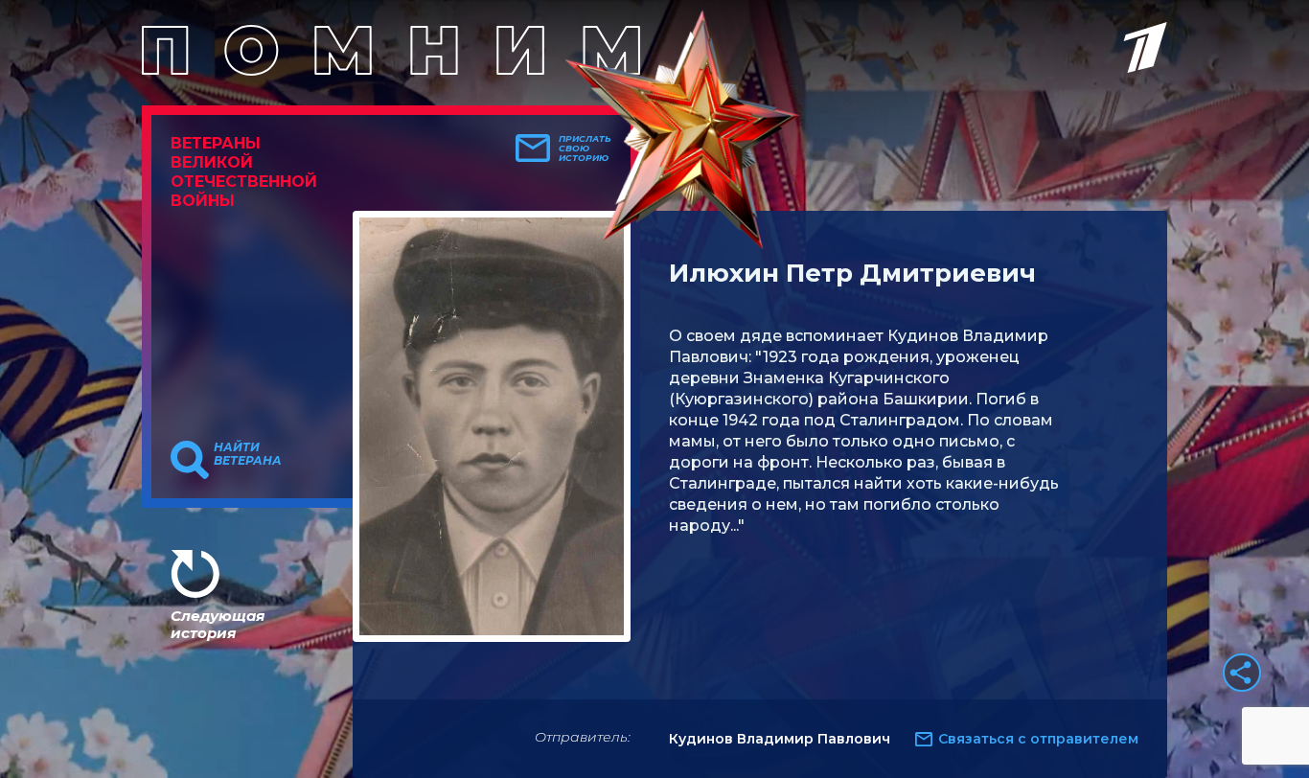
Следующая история (217, 624)
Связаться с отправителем (1038, 738)
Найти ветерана (248, 454)
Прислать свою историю (585, 148)
